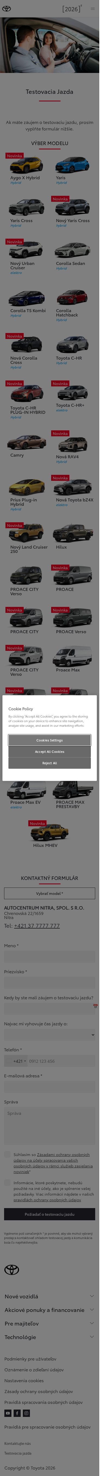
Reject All (49, 763)
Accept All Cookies (49, 751)
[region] (49, 738)
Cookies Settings (49, 740)
